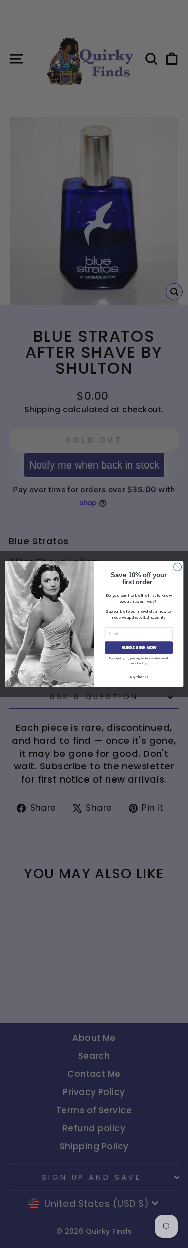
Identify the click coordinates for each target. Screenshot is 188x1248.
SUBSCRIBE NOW (138, 647)
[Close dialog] (177, 567)
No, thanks (138, 677)
